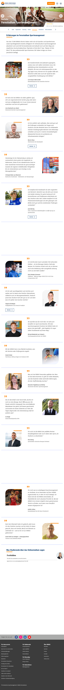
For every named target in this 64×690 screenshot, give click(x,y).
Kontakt (45, 653)
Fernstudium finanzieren (6, 661)
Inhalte (12, 29)
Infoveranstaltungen (5, 651)
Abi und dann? (4, 668)
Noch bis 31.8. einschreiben (7, 649)
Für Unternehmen (27, 665)
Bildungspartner (26, 666)
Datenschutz (46, 658)
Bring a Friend (25, 661)
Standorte (3, 658)
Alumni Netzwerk (26, 659)
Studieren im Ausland (5, 671)
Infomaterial (41, 29)
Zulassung (24, 29)
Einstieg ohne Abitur (5, 663)
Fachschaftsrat (26, 653)
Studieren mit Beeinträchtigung (7, 678)
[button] (57, 3)
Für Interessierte (5, 644)
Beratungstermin (4, 653)
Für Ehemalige (26, 657)
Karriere (45, 649)
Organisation (18, 29)
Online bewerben (48, 29)
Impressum (46, 656)
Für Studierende (27, 644)
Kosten (29, 29)
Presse (45, 651)
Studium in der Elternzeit (6, 676)
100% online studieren (6, 673)
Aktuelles (46, 646)
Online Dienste (26, 651)
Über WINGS (47, 644)
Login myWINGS (26, 649)
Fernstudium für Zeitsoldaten (7, 666)
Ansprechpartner (26, 646)
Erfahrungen (34, 29)
